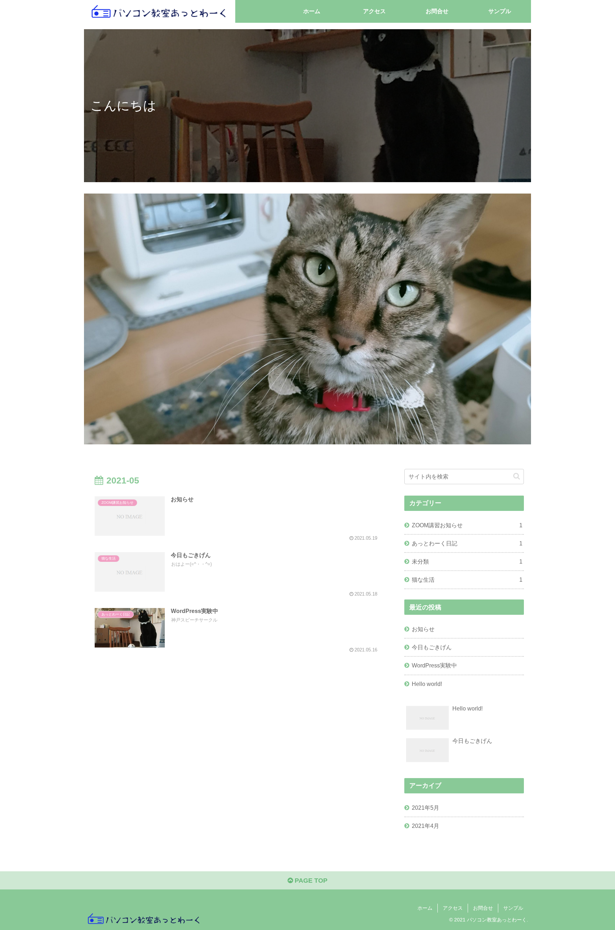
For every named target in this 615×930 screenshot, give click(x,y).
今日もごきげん (432, 647)
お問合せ (483, 908)
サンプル (513, 908)
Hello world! (427, 684)
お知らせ (423, 629)
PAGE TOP (310, 880)
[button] (516, 476)
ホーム (424, 908)
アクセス (453, 908)
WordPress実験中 (434, 665)
